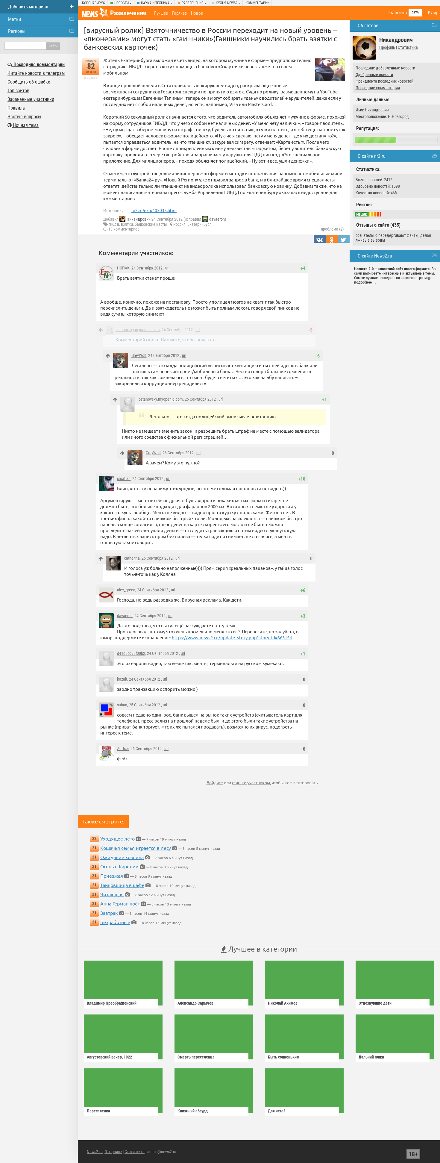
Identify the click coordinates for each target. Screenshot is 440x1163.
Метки (14, 19)
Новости (121, 3)
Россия (179, 224)
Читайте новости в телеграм (36, 73)
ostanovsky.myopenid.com (138, 329)
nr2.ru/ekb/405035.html (154, 210)
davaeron (217, 219)
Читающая (112, 894)
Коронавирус (93, 3)
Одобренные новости (374, 74)
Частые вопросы (24, 116)
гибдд (114, 224)
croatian (124, 478)
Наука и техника (155, 3)
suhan (122, 704)
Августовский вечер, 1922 (109, 1057)
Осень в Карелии (119, 866)
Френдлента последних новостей (384, 81)
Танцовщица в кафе (122, 885)
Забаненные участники (30, 99)
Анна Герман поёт (120, 903)
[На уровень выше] (100, 330)
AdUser (123, 748)
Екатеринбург (199, 224)
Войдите (215, 782)
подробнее (363, 282)
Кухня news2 (226, 3)
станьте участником (251, 782)
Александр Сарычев (195, 1003)
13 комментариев (123, 229)
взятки (127, 224)
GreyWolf (138, 355)
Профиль (387, 47)
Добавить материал (28, 7)
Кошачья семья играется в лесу (135, 848)
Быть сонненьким (283, 1057)
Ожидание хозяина (122, 857)
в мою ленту (398, 13)
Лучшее (161, 13)
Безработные (115, 922)
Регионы (16, 31)
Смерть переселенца (196, 1057)
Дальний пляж (371, 1057)
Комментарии (257, 3)
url (167, 268)
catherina (132, 558)
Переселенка (98, 1111)
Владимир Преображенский (111, 1003)
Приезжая (111, 876)
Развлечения (193, 3)
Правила (16, 108)
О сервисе (113, 1151)
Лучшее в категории (262, 948)
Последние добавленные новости (385, 68)
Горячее (179, 13)
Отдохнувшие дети (375, 1003)
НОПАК (123, 268)
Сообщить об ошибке (28, 82)
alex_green (126, 589)
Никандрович (139, 219)
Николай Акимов (283, 1003)
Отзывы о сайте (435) (378, 225)
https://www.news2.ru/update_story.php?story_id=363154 (232, 637)
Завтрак (109, 913)
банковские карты (151, 224)
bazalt (122, 679)
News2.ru (95, 1151)
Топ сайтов (18, 90)
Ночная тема (25, 125)
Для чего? (276, 1111)
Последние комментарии (378, 87)
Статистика (408, 47)
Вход (432, 13)
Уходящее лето (117, 838)
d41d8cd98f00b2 (131, 653)
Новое (197, 13)
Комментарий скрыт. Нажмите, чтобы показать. (166, 339)
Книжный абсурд (192, 1111)
